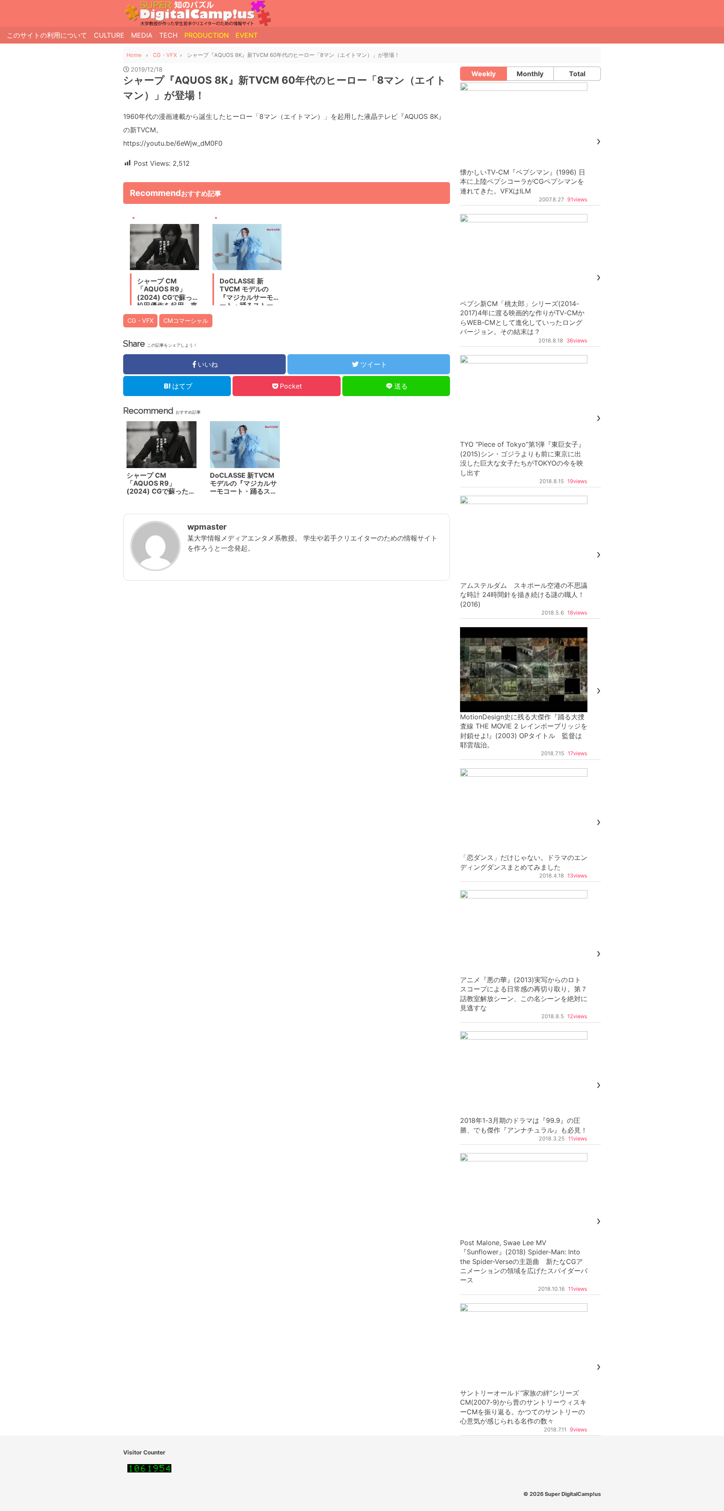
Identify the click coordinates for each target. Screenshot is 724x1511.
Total (577, 74)
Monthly (530, 74)
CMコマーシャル (185, 320)
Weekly (483, 74)
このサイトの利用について (47, 35)
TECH (168, 35)
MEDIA (142, 35)
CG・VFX (140, 320)
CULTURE (109, 35)
